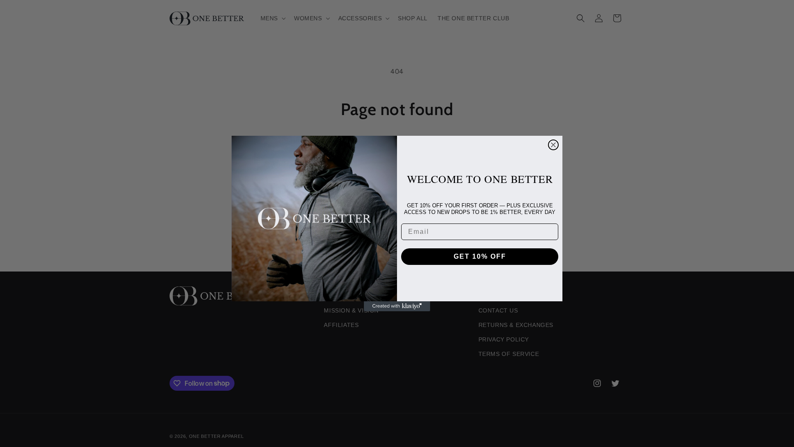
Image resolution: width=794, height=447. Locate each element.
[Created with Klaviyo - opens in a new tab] (397, 306)
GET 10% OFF (480, 256)
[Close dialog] (553, 145)
